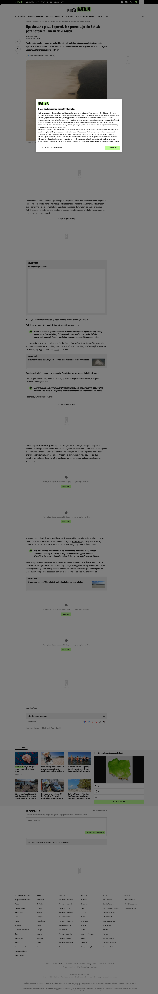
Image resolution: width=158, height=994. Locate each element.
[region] (79, 125)
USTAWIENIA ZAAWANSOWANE (52, 148)
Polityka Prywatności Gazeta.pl (102, 141)
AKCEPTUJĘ (113, 148)
